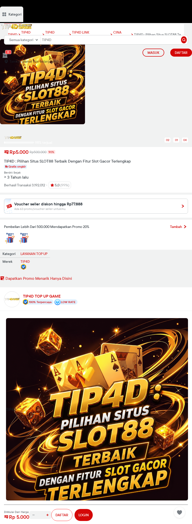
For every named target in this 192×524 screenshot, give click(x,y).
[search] (184, 39)
